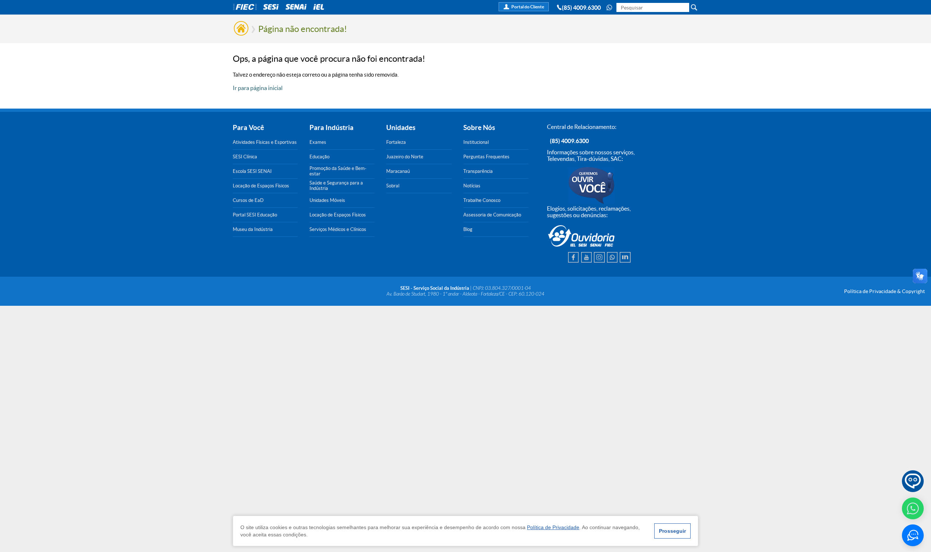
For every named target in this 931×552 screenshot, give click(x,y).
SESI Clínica (245, 156)
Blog (467, 229)
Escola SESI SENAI (252, 171)
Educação (319, 156)
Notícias (471, 185)
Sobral (392, 185)
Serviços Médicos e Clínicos (337, 229)
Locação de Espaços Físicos (261, 185)
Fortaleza (396, 142)
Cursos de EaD (248, 200)
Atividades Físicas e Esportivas (265, 142)
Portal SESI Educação (255, 215)
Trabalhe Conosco (481, 200)
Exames (317, 142)
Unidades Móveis (327, 200)
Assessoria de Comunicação (492, 215)
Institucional (476, 142)
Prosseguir (672, 531)
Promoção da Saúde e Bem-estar (338, 171)
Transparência (478, 171)
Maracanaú (398, 171)
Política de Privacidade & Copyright (884, 291)
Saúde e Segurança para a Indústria (336, 185)
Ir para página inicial (258, 88)
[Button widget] (913, 535)
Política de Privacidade (553, 527)
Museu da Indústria (253, 229)
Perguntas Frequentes (486, 156)
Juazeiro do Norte (404, 156)
